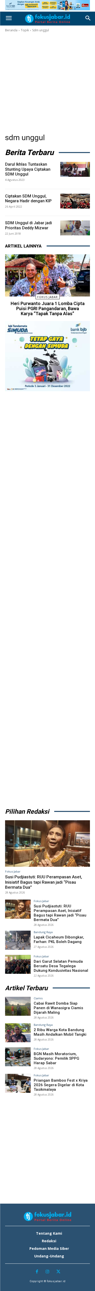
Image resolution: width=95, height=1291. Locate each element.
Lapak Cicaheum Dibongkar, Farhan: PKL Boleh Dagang (59, 939)
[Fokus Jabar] (47, 18)
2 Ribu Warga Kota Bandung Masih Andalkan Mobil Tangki (60, 1032)
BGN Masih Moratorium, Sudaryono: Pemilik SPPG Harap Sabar (56, 1058)
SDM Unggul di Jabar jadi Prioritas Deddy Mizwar (28, 225)
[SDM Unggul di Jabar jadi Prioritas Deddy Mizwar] (75, 227)
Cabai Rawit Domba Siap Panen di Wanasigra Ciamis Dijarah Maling (58, 1008)
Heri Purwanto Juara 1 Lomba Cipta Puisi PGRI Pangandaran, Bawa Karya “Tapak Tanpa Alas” (48, 308)
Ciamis (38, 998)
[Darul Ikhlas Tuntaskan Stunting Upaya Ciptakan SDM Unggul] (75, 169)
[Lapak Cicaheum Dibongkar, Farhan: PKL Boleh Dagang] (18, 940)
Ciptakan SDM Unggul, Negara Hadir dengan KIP (28, 198)
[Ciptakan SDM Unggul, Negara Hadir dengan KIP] (75, 201)
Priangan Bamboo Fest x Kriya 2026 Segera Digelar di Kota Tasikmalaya (61, 1085)
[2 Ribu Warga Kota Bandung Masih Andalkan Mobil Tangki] (18, 1032)
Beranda (11, 30)
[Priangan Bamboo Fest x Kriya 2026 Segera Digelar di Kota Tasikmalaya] (18, 1083)
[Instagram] (47, 1272)
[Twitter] (58, 1272)
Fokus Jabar (47, 297)
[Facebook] (36, 1272)
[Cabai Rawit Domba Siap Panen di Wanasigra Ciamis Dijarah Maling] (18, 1006)
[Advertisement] (47, 82)
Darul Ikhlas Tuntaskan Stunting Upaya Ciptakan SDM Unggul (27, 169)
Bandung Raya (43, 932)
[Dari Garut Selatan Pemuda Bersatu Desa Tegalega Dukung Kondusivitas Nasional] (18, 964)
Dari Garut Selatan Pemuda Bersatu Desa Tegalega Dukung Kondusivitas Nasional (61, 966)
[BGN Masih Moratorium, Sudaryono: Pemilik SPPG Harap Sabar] (18, 1056)
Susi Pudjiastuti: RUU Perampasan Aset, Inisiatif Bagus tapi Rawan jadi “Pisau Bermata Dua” (43, 882)
